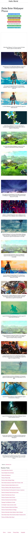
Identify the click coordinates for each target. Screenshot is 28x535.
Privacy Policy (16, 532)
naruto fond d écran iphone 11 (14, 18)
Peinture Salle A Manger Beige (8, 480)
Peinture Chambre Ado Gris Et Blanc (9, 500)
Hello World (13, 1)
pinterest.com (8, 464)
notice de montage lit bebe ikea (14, 27)
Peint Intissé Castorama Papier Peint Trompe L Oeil (12, 482)
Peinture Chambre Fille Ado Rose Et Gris (10, 492)
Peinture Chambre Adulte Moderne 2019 (10, 485)
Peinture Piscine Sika (6, 477)
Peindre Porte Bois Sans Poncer (8, 495)
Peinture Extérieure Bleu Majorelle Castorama (11, 487)
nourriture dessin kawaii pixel (14, 19)
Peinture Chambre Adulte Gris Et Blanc (10, 507)
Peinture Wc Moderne (6, 475)
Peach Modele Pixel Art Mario (8, 472)
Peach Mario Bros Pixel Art (7, 470)
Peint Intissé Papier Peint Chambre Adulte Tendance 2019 (14, 514)
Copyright (23, 532)
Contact (9, 532)
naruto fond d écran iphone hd (14, 23)
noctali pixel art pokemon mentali (14, 25)
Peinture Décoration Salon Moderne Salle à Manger (12, 512)
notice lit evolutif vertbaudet (14, 14)
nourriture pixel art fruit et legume (14, 16)
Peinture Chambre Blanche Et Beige (9, 509)
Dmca (4, 532)
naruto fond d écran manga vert (14, 21)
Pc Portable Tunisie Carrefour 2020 (9, 504)
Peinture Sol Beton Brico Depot (8, 517)
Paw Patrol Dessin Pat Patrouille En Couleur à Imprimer (13, 490)
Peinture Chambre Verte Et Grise (8, 497)
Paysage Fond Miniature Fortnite (8, 502)
